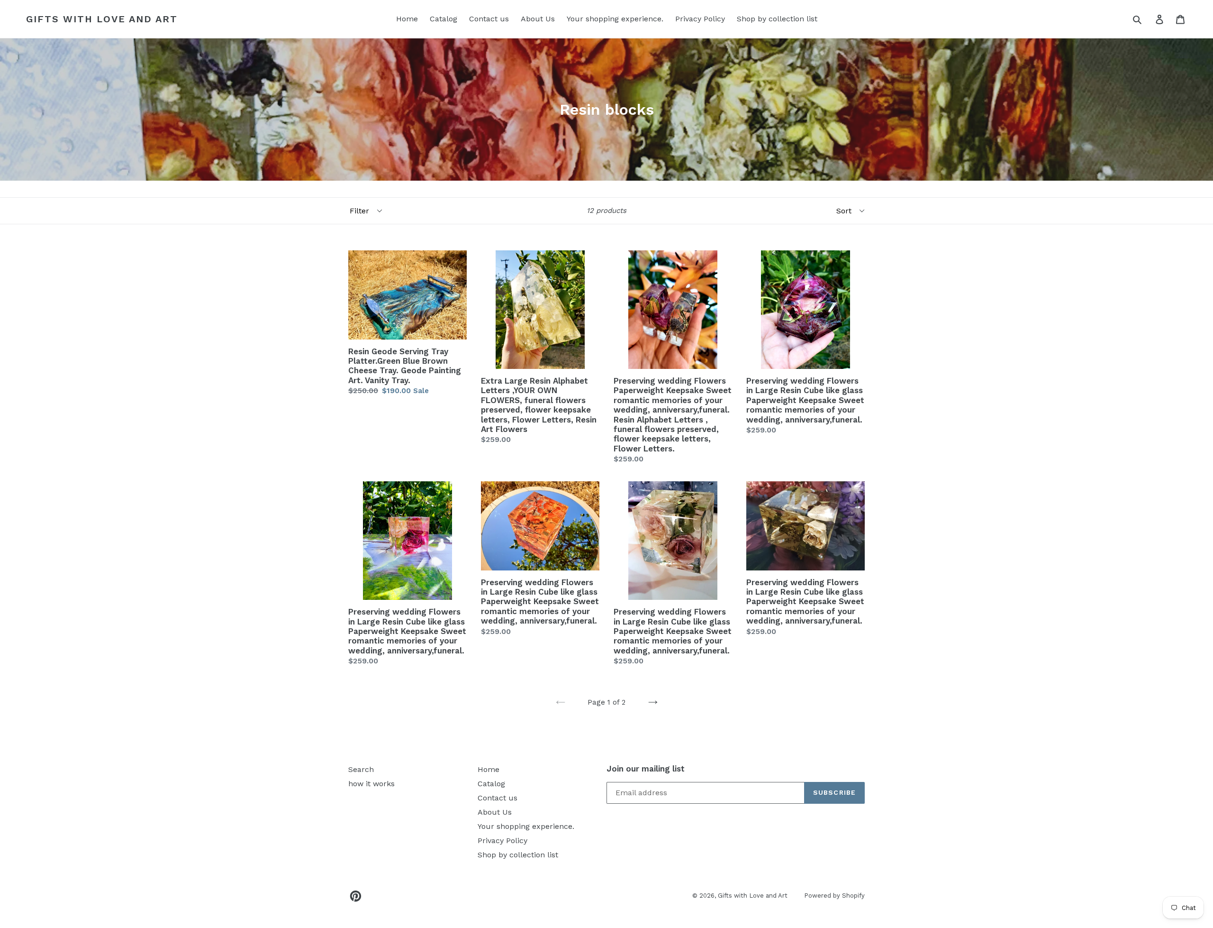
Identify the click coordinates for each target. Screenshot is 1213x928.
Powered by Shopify (834, 895)
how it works (371, 783)
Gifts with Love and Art (102, 19)
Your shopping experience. (615, 18)
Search (361, 769)
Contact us (489, 18)
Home (407, 18)
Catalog (443, 18)
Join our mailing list (645, 768)
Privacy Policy (700, 18)
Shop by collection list (777, 18)
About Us (538, 18)
